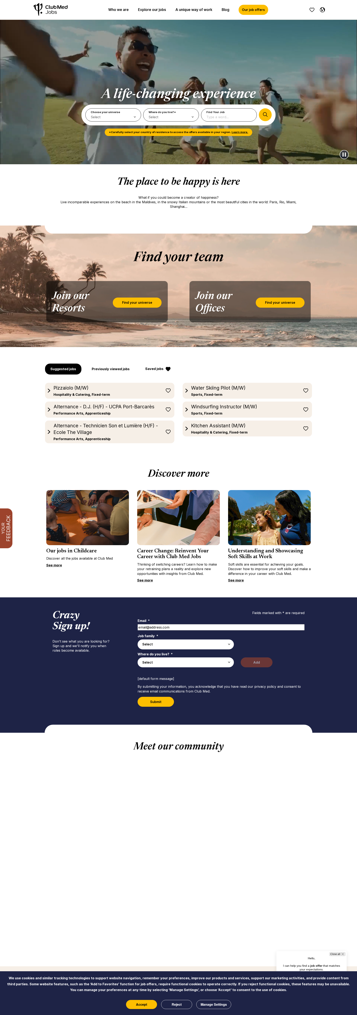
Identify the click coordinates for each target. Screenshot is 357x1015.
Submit (155, 702)
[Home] (50, 10)
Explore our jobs (152, 10)
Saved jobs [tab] (154, 369)
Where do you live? (155, 654)
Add (256, 662)
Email (144, 621)
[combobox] (186, 644)
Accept (141, 1004)
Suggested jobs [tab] (63, 369)
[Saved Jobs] (312, 10)
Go (265, 114)
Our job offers (253, 10)
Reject (177, 1004)
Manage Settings (214, 1004)
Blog (225, 10)
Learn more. (240, 132)
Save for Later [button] (168, 391)
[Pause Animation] (344, 154)
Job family (148, 636)
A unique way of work (193, 10)
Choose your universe (105, 112)
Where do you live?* (162, 112)
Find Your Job (215, 112)
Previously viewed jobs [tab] (111, 369)
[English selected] (321, 9)
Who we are (118, 10)
